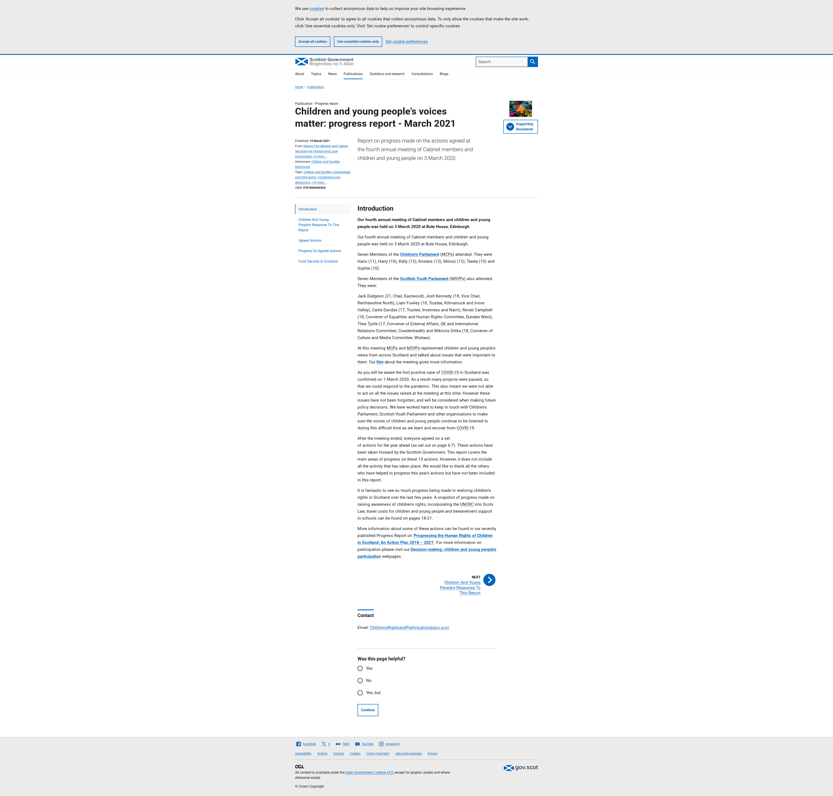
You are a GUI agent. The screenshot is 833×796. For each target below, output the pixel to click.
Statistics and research (387, 74)
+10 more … (319, 182)
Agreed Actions (309, 240)
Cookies (355, 753)
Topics (316, 74)
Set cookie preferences (407, 41)
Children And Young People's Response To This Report (318, 225)
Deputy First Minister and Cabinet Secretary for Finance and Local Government (321, 151)
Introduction (307, 209)
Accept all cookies (312, 41)
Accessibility (303, 753)
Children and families (317, 172)
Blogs (444, 74)
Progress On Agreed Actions (319, 251)
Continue (368, 710)
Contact (338, 753)
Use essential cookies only (358, 41)
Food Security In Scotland (318, 261)
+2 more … (320, 156)
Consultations (422, 74)
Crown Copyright (377, 753)
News (332, 74)
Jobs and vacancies (408, 753)
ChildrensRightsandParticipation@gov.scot (409, 627)
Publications (353, 74)
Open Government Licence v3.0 (369, 772)
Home (299, 87)
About (299, 74)
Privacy (433, 753)
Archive (322, 753)
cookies (317, 8)
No (369, 680)
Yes (369, 668)
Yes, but (373, 692)
